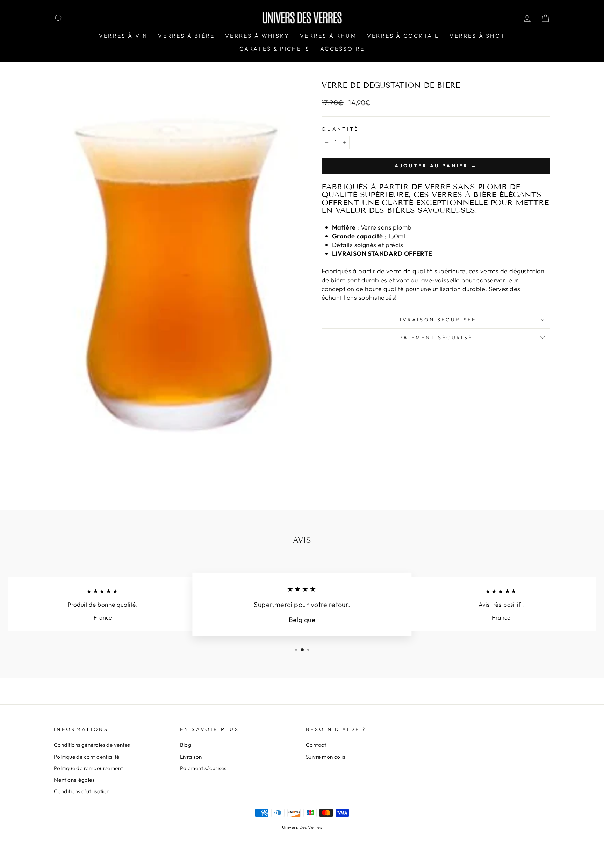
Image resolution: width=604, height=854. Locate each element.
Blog (186, 744)
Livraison (191, 756)
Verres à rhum (328, 35)
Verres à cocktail (403, 35)
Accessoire (342, 48)
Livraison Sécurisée (435, 320)
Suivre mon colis (325, 756)
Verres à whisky (257, 35)
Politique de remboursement (88, 768)
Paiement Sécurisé (436, 337)
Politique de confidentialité (87, 756)
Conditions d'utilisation (82, 791)
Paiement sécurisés (203, 768)
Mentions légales (74, 779)
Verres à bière (186, 35)
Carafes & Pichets (274, 48)
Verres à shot (477, 35)
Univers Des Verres (302, 827)
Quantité (340, 129)
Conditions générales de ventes (92, 744)
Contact (316, 744)
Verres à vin (123, 35)
